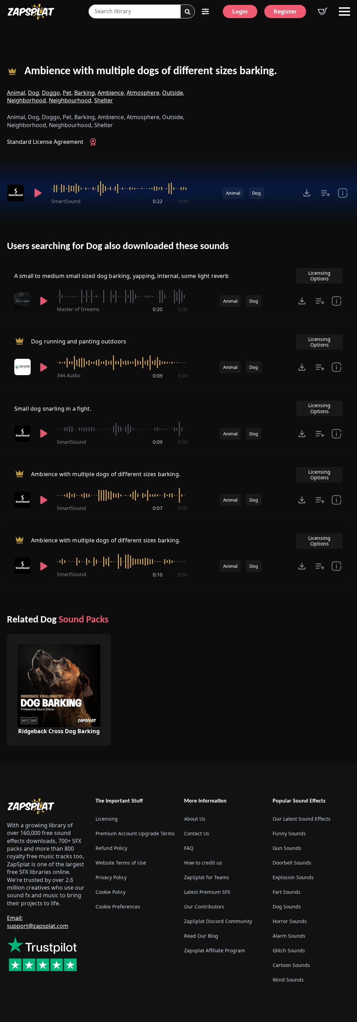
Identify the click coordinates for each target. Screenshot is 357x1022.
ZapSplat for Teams (206, 877)
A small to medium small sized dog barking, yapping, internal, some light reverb (121, 276)
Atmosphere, (144, 92)
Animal (233, 193)
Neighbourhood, (71, 100)
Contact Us (196, 833)
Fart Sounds (287, 892)
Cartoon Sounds (291, 965)
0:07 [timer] (157, 508)
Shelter (103, 100)
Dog (256, 193)
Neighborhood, (27, 100)
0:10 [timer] (157, 574)
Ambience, (111, 92)
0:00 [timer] (183, 201)
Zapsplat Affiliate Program (214, 950)
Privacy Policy (111, 877)
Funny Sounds (289, 833)
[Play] (37, 193)
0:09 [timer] (157, 375)
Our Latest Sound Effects (302, 818)
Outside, (173, 92)
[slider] (119, 188)
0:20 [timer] (157, 309)
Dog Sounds (287, 906)
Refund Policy (111, 848)
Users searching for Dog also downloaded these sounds (118, 246)
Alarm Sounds (289, 935)
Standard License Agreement (45, 142)
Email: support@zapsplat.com (37, 921)
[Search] (188, 12)
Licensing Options (319, 276)
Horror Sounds (290, 921)
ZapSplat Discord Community (218, 921)
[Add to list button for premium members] (326, 193)
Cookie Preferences (118, 906)
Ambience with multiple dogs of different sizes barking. (150, 71)
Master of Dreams (78, 309)
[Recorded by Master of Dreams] (22, 301)
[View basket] (322, 11)
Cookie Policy (111, 892)
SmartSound (66, 201)
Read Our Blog (201, 935)
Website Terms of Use (121, 862)
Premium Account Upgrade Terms (134, 833)
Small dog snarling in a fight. (52, 408)
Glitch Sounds (289, 950)
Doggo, (51, 92)
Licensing (107, 818)
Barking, (85, 92)
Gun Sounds (287, 848)
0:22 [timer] (157, 201)
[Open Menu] (344, 11)
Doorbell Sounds (292, 862)
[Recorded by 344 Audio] (22, 367)
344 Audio (69, 375)
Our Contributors (204, 906)
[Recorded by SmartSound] (15, 193)
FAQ (188, 848)
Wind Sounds (288, 979)
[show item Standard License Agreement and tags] (343, 193)
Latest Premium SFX (207, 892)
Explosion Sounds (293, 877)
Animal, (16, 92)
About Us (194, 818)
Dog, (34, 92)
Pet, (68, 92)
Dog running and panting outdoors (78, 341)
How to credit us (203, 862)
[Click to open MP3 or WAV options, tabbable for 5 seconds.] (306, 193)
